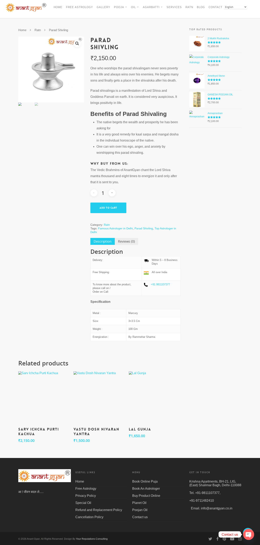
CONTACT (215, 7)
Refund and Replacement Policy (98, 510)
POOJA (119, 7)
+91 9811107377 (160, 284)
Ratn (38, 30)
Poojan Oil (139, 510)
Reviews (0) (126, 241)
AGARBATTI (151, 7)
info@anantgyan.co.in (216, 508)
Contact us (140, 517)
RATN (189, 7)
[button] (77, 43)
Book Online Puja (145, 481)
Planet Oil (139, 503)
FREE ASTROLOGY (79, 7)
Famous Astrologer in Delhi (115, 228)
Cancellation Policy (89, 517)
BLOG (201, 7)
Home (22, 30)
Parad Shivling (143, 228)
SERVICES (174, 7)
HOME (58, 7)
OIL (133, 7)
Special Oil (83, 503)
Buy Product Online (146, 495)
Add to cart (108, 207)
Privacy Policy (85, 495)
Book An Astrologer (146, 488)
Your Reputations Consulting (92, 538)
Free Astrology (85, 488)
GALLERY (103, 7)
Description (103, 241)
